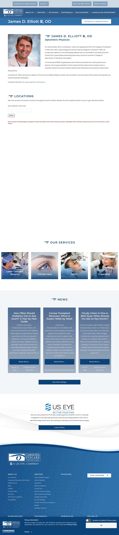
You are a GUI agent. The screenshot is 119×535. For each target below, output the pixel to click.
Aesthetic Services (40, 508)
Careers (10, 488)
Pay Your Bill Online (81, 4)
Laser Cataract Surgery (41, 477)
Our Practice (12, 477)
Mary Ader (25, 82)
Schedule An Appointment (103, 12)
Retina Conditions (40, 486)
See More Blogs (59, 382)
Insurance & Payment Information (19, 480)
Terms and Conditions (15, 497)
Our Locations (81, 12)
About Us (29, 12)
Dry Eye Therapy (39, 500)
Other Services (15, 516)
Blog (9, 486)
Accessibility (12, 500)
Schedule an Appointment (25, 4)
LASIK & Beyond (39, 480)
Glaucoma (37, 483)
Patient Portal (100, 4)
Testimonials (67, 12)
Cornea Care (38, 488)
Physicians (53, 12)
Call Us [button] (43, 4)
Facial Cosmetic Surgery (42, 491)
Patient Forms (12, 483)
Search (11, 115)
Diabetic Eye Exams (40, 497)
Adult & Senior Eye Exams (42, 494)
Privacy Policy (12, 491)
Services (41, 12)
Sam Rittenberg (39, 82)
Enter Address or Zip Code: (17, 106)
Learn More (59, 427)
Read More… (29, 362)
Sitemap (10, 494)
